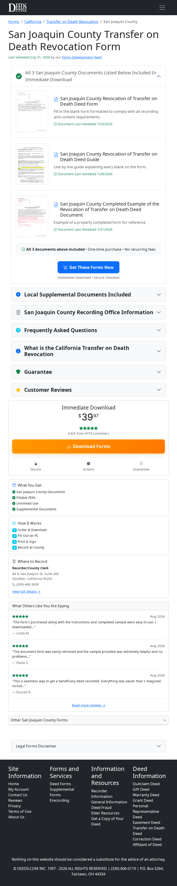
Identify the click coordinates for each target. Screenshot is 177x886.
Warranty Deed (146, 794)
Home (13, 783)
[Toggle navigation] (162, 7)
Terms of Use (19, 811)
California (32, 21)
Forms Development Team (82, 57)
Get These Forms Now (91, 267)
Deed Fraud (101, 807)
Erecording (59, 800)
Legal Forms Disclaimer (36, 746)
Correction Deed (147, 839)
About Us (16, 816)
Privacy (14, 805)
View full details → (26, 591)
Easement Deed (146, 822)
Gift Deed (141, 789)
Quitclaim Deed (146, 783)
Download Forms (91, 446)
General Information (109, 802)
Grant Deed (143, 800)
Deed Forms (60, 783)
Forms (13, 21)
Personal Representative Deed (146, 811)
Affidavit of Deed (147, 844)
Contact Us (17, 794)
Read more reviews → (88, 705)
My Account (18, 789)
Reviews (15, 800)
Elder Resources (105, 813)
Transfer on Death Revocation (72, 21)
